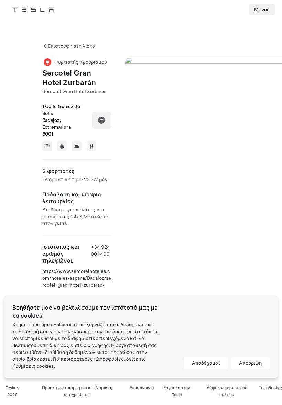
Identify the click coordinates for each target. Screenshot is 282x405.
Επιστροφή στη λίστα (71, 46)
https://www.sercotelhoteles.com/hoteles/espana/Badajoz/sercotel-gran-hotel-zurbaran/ (76, 278)
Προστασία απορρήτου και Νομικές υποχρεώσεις (77, 391)
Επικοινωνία (142, 387)
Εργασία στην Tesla (176, 391)
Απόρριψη (250, 363)
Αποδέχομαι (206, 363)
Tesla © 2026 (13, 391)
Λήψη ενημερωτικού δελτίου (227, 391)
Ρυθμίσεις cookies (33, 366)
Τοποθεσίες (270, 387)
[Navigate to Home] (33, 9)
